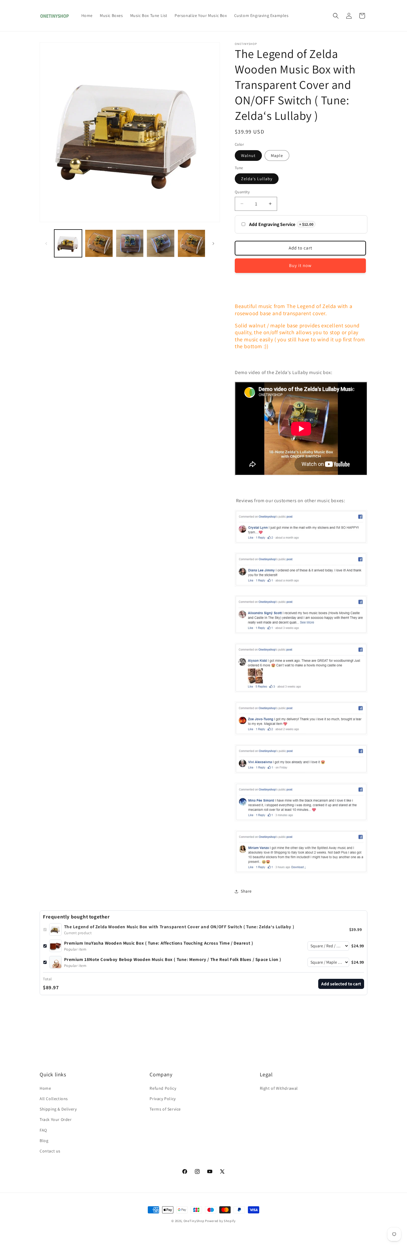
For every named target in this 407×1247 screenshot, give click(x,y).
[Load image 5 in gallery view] (160, 243)
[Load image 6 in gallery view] (191, 243)
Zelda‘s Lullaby (256, 178)
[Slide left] (46, 243)
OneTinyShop (194, 1221)
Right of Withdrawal (279, 1088)
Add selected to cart (341, 984)
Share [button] (246, 891)
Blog (44, 1140)
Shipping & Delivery (58, 1109)
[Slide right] (213, 243)
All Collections (54, 1098)
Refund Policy (163, 1088)
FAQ (43, 1130)
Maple (277, 155)
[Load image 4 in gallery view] (130, 243)
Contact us (50, 1151)
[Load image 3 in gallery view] (99, 243)
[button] (335, 15)
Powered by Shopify (220, 1221)
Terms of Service (165, 1109)
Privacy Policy (162, 1098)
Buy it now (300, 265)
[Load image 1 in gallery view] (68, 243)
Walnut (248, 155)
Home (45, 1088)
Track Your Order (56, 1119)
